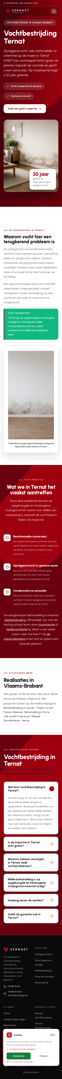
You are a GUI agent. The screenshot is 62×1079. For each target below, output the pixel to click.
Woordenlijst (10, 1025)
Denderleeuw (12, 720)
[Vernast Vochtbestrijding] (17, 11)
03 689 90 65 (12, 3)
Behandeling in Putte (37, 712)
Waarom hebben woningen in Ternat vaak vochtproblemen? (26, 862)
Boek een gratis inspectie (22, 108)
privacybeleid (28, 1062)
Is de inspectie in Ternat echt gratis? (24, 844)
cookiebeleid (18, 1062)
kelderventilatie (17, 629)
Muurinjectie (41, 982)
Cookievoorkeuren (31, 1072)
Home (7, 1013)
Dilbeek (36, 716)
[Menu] (53, 11)
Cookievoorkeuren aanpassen (23, 1049)
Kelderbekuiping (43, 970)
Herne (25, 720)
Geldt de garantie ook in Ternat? (24, 916)
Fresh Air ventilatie (44, 976)
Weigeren (44, 1056)
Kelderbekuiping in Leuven (19, 707)
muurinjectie (46, 624)
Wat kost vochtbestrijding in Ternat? (26, 788)
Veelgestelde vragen (15, 1019)
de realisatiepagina (43, 703)
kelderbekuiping (15, 620)
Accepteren (18, 1056)
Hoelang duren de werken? (26, 900)
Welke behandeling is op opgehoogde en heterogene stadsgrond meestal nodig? (27, 882)
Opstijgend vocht (44, 954)
